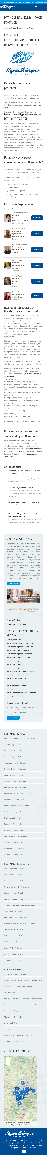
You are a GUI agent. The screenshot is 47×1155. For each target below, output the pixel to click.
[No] (44, 1146)
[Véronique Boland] (18, 1099)
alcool (23, 406)
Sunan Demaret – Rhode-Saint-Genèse (19, 806)
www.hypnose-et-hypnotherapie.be (20, 643)
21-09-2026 (37, 296)
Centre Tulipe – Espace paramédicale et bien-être (23, 980)
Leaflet (18, 1122)
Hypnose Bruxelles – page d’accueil (22, 28)
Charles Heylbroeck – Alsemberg (16, 887)
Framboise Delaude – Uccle (14, 800)
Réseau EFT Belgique (12, 1011)
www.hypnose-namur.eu (16, 689)
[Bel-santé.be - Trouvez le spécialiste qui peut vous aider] (23, 602)
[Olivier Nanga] (22, 1083)
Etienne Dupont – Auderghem (15, 836)
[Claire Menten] (33, 1091)
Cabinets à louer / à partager (15, 1041)
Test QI (7, 1029)
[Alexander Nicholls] (30, 1089)
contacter (19, 446)
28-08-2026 (37, 249)
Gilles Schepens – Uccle (13, 936)
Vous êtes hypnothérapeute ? (20, 488)
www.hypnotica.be (14, 640)
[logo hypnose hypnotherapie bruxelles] (23, 1134)
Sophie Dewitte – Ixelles (13, 818)
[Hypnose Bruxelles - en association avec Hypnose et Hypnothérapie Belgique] (23, 613)
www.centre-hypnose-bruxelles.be (20, 647)
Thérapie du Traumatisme (14, 1017)
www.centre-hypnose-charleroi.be (20, 661)
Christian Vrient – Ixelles (13, 954)
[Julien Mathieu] (27, 1090)
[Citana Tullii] (14, 1093)
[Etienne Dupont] (26, 1093)
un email (17, 451)
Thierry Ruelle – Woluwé (13, 930)
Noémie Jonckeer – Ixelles (14, 855)
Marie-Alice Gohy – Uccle (14, 875)
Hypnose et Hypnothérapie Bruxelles (18, 1035)
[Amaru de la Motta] (22, 1098)
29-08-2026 (37, 265)
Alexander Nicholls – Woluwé (15, 917)
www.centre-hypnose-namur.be (19, 664)
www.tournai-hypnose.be (16, 678)
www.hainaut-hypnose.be (16, 685)
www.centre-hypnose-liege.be (18, 650)
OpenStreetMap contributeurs (13, 1125)
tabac (29, 406)
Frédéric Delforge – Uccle (14, 812)
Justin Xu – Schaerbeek (13, 960)
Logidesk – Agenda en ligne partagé (18, 986)
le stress (28, 374)
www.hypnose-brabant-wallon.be (19, 675)
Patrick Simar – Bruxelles (13, 942)
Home (6, 28)
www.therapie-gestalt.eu (13, 462)
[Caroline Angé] (19, 1094)
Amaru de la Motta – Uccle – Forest (17, 793)
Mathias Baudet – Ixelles (13, 751)
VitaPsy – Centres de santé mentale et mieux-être (23, 999)
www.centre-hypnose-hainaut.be (19, 668)
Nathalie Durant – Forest (13, 842)
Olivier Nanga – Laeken (13, 911)
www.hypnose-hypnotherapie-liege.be (21, 671)
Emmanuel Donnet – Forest (14, 824)
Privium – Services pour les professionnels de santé (24, 1005)
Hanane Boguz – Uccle (13, 757)
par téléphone (34, 449)
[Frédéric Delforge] (22, 1095)
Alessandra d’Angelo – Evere (15, 787)
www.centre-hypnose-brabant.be (19, 654)
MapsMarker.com (10, 1122)
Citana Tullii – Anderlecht (13, 948)
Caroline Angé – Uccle (12, 745)
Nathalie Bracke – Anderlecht (15, 769)
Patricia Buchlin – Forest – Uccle (16, 775)
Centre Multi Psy (10, 1023)
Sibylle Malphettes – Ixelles (14, 899)
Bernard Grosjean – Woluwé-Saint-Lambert (20, 881)
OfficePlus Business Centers (15, 974)
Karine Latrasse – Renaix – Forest (17, 893)
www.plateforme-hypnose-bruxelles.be (21, 692)
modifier (25, 1125)
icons (22, 1122)
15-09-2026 (37, 281)
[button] (36, 7)
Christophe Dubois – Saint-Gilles (16, 830)
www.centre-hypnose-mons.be (18, 657)
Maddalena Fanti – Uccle (13, 869)
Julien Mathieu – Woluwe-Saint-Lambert (19, 905)
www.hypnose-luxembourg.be (18, 696)
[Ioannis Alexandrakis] (17, 1088)
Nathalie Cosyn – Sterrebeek (15, 781)
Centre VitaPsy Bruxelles (16, 625)
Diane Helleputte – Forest (14, 848)
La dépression (11, 392)
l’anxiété (36, 374)
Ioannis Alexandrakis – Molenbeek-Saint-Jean (21, 738)
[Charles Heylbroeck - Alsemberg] (19, 1103)
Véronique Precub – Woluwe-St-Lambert (19, 924)
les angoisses (9, 376)
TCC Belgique (9, 992)
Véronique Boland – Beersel (15, 763)
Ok (24, 1151)
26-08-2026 (37, 218)
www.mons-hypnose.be (16, 682)
